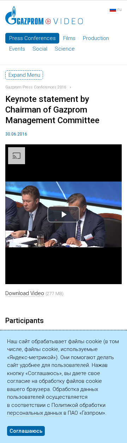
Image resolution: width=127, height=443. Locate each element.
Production (96, 38)
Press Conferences (32, 38)
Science (65, 49)
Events (17, 49)
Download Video (24, 293)
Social (39, 49)
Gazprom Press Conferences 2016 (35, 87)
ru (119, 9)
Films (69, 38)
